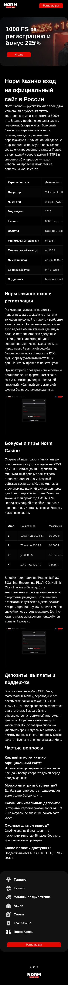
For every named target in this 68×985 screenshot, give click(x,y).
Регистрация (51, 5)
